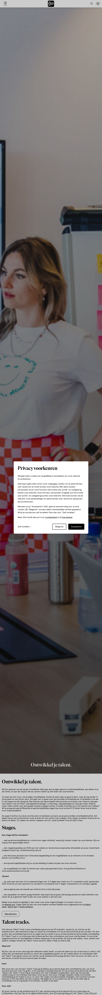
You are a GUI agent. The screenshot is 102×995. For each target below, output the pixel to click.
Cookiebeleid (51, 517)
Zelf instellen (23, 527)
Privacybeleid (66, 517)
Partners (53, 484)
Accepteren (76, 526)
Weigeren (59, 526)
